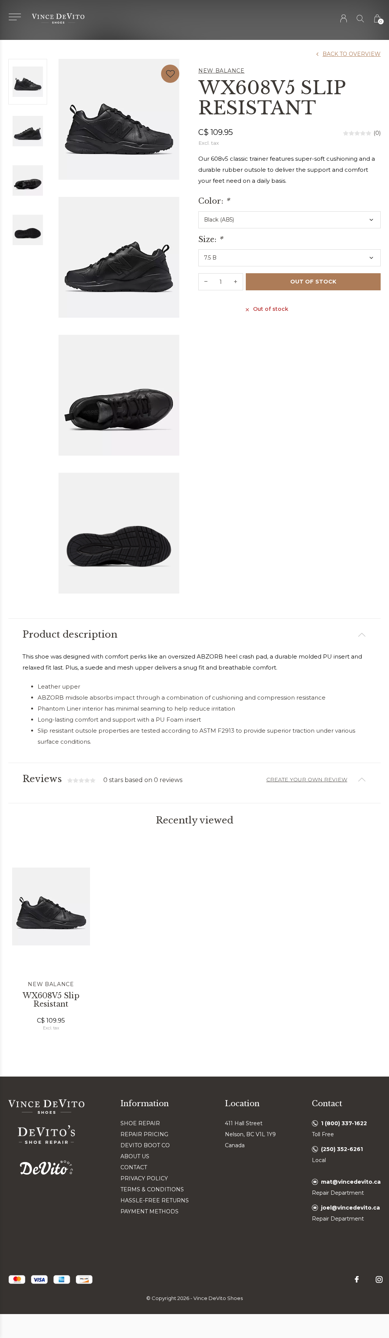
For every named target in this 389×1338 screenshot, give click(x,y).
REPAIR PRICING (144, 1134)
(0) (377, 133)
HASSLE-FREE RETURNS (154, 1200)
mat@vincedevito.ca (351, 1181)
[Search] (361, 18)
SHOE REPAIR (140, 1123)
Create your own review (306, 779)
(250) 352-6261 (342, 1149)
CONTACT (133, 1167)
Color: (213, 201)
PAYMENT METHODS (149, 1211)
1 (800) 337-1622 (344, 1123)
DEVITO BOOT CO (145, 1145)
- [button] (205, 281)
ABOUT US (134, 1156)
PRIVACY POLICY (144, 1178)
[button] (14, 17)
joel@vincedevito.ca (350, 1207)
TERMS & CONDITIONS (152, 1189)
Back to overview (352, 54)
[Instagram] (379, 1279)
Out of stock (313, 281)
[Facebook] (357, 1279)
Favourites (170, 74)
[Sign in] (344, 18)
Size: (210, 239)
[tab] (194, 635)
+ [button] (235, 281)
